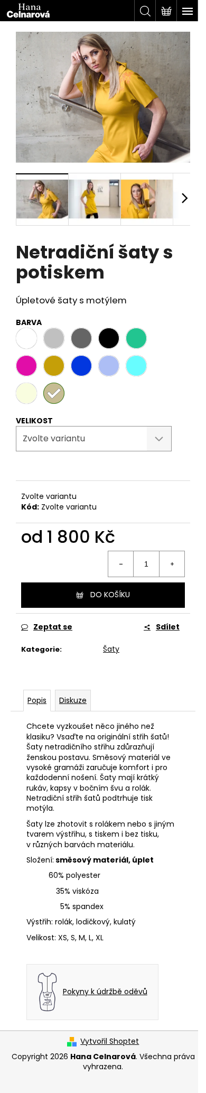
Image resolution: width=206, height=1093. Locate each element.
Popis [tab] (36, 700)
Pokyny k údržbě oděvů (105, 992)
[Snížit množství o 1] (121, 564)
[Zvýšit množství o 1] (171, 564)
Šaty (111, 649)
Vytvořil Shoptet (109, 1041)
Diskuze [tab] (73, 700)
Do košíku (110, 594)
